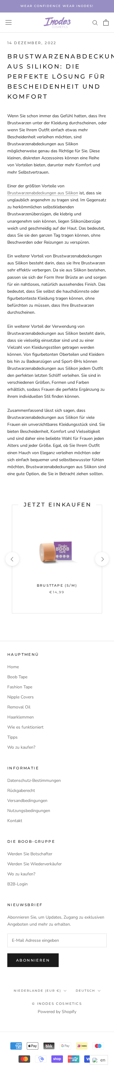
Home (13, 667)
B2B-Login (17, 884)
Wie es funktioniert (25, 727)
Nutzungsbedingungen (28, 811)
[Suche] (95, 22)
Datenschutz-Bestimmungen (34, 780)
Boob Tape (17, 677)
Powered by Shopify (57, 1012)
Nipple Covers (20, 697)
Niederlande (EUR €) (37, 991)
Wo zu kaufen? (21, 747)
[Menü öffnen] (8, 22)
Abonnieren (33, 960)
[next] (102, 559)
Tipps (12, 737)
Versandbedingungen (27, 800)
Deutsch (85, 991)
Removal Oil (18, 707)
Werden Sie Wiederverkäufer (34, 864)
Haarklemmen (20, 717)
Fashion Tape (19, 687)
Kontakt (14, 821)
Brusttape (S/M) (57, 585)
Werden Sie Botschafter (29, 854)
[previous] (12, 559)
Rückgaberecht (21, 790)
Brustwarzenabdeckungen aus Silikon (42, 193)
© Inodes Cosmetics (57, 1003)
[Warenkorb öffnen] (106, 22)
